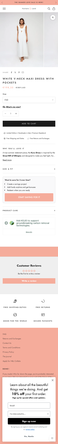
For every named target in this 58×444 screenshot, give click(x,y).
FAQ (4, 334)
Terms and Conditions (11, 347)
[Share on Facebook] (11, 72)
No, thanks (29, 436)
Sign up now (29, 421)
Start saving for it (29, 197)
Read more (7, 160)
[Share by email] (23, 72)
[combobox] (28, 414)
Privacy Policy (8, 352)
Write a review (29, 280)
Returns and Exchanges (12, 338)
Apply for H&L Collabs (12, 361)
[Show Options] (48, 414)
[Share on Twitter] (15, 72)
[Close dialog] (53, 380)
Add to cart (29, 123)
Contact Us (7, 343)
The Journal (7, 356)
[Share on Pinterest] (19, 72)
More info (29, 232)
